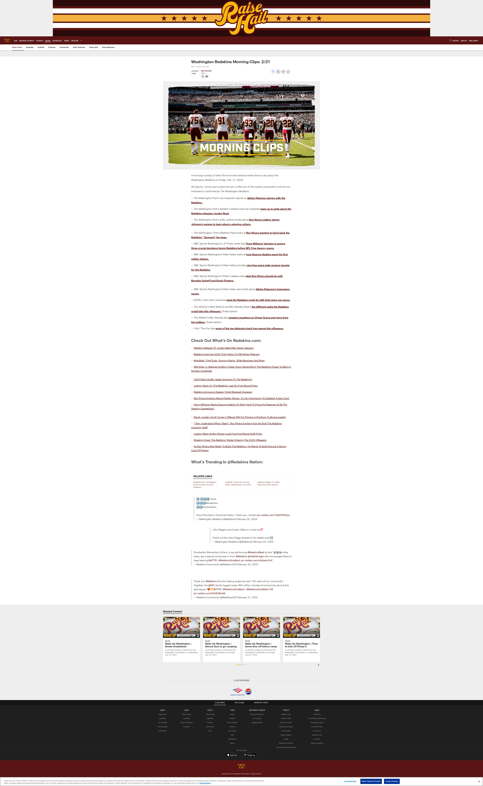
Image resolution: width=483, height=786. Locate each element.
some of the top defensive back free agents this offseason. (249, 328)
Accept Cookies (392, 781)
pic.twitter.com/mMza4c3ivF (257, 560)
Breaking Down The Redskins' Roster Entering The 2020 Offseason (230, 439)
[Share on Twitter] (278, 73)
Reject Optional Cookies (371, 781)
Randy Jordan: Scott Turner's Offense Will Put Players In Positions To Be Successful (240, 417)
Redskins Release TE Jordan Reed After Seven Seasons (223, 347)
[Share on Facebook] (273, 73)
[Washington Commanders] (241, 766)
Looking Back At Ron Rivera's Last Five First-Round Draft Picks (228, 433)
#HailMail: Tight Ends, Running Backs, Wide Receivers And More (229, 360)
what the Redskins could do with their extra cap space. (258, 299)
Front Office (232, 731)
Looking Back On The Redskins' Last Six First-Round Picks (226, 385)
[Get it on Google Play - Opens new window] (250, 756)
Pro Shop (317, 739)
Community (162, 731)
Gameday (162, 718)
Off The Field (162, 722)
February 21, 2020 (247, 597)
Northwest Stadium (257, 710)
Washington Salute (317, 722)
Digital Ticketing (286, 735)
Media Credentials (317, 743)
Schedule (232, 718)
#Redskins (241, 556)
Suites (286, 739)
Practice (210, 722)
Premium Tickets (286, 722)
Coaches (232, 726)
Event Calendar (232, 722)
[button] (238, 665)
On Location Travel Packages (286, 747)
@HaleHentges (256, 556)
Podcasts (186, 726)
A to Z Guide (257, 718)
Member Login (286, 714)
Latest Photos (210, 714)
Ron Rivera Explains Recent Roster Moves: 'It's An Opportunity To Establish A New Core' (241, 398)
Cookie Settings (350, 781)
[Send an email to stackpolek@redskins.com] (206, 76)
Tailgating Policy (257, 722)
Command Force (317, 726)
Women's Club (317, 735)
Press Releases (162, 726)
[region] (241, 781)
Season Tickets (286, 718)
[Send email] (283, 73)
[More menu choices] (81, 41)
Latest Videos (186, 714)
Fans (210, 731)
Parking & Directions (257, 714)
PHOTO (210, 710)
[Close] (479, 781)
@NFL (211, 585)
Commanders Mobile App (317, 718)
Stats (232, 735)
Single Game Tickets (286, 726)
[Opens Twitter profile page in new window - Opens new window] (202, 76)
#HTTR (213, 560)
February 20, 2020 (246, 518)
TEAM (232, 710)
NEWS (162, 710)
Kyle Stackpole (206, 71)
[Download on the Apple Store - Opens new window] (232, 755)
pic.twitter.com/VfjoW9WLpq (273, 514)
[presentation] (319, 665)
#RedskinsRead (256, 552)
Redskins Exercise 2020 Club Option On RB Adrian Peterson (227, 354)
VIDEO (186, 710)
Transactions (232, 739)
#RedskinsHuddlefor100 (260, 589)
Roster (232, 714)
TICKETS (286, 710)
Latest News (162, 714)
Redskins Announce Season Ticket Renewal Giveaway (223, 391)
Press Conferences (186, 722)
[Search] (451, 40)
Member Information (286, 743)
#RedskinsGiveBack (229, 560)
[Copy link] (288, 72)
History (232, 743)
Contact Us (317, 714)
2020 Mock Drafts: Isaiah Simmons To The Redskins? (223, 379)
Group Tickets (286, 731)
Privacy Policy (205, 783)
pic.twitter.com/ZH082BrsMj (209, 593)
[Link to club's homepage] (7, 40)
